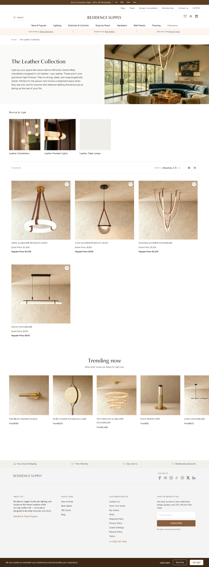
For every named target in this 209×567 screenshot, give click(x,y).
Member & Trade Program (26, 516)
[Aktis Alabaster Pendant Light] (40, 210)
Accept (196, 562)
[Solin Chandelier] (40, 293)
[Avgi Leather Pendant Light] (104, 210)
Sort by (157, 167)
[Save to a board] (67, 184)
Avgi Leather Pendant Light (91, 243)
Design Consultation (148, 8)
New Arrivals (67, 501)
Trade (132, 8)
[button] (196, 16)
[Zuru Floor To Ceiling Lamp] (73, 395)
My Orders (114, 510)
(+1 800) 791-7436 (118, 541)
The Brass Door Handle (23, 419)
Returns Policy (115, 532)
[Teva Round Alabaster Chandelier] (116, 395)
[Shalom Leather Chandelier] (168, 210)
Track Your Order (117, 506)
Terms (112, 536)
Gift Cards (66, 510)
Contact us (183, 8)
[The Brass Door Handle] (29, 395)
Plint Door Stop (150, 419)
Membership (168, 8)
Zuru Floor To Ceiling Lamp (69, 419)
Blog (123, 8)
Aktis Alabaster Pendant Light (29, 243)
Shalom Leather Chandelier (155, 243)
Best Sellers (66, 506)
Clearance (172, 25)
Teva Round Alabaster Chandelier (110, 421)
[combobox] (25, 17)
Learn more (165, 562)
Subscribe (176, 523)
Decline (180, 562)
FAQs (111, 514)
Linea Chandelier (194, 419)
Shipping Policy (116, 519)
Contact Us (114, 501)
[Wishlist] (185, 16)
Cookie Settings (116, 527)
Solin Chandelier (21, 327)
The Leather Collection (30, 39)
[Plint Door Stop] (160, 395)
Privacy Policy (115, 523)
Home (14, 39)
